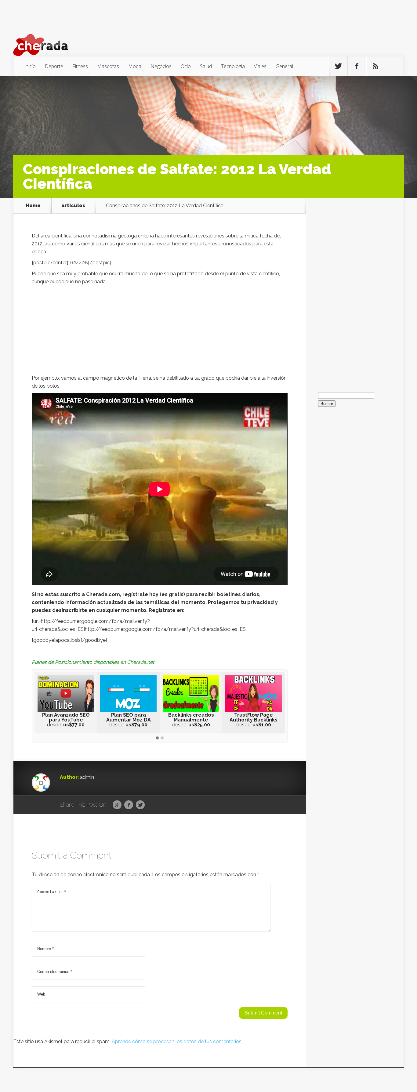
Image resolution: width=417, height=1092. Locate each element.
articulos (73, 205)
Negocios (161, 66)
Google (117, 805)
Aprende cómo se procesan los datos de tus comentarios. (177, 1041)
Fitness (80, 66)
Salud (206, 66)
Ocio (186, 66)
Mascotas (108, 66)
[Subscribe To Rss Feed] (375, 66)
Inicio (30, 66)
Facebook (128, 805)
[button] (157, 738)
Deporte (54, 66)
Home (33, 205)
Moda (134, 66)
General (284, 66)
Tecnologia (233, 66)
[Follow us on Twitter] (338, 66)
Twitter (140, 805)
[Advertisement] (160, 331)
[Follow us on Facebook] (357, 66)
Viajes (260, 66)
